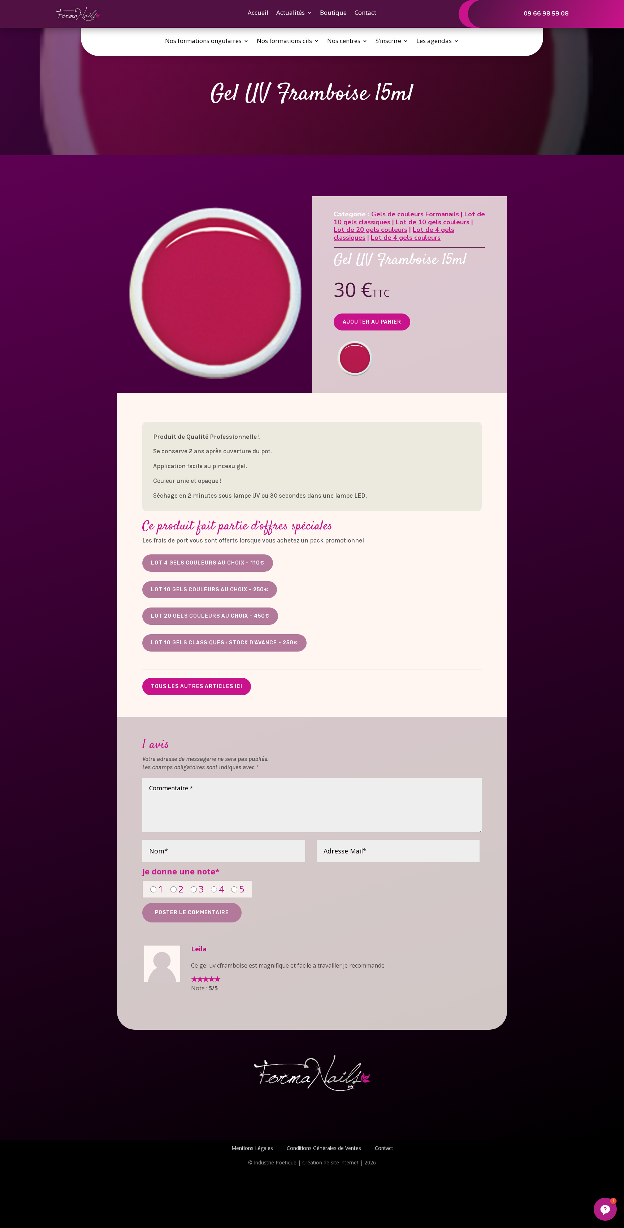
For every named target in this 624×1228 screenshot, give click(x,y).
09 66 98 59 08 (546, 13)
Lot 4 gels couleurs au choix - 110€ (207, 563)
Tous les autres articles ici (196, 686)
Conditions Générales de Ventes (324, 1148)
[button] (605, 1209)
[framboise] (355, 377)
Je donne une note (181, 871)
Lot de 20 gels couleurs (370, 229)
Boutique (333, 13)
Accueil (258, 13)
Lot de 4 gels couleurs (406, 237)
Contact (365, 13)
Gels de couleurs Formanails (415, 214)
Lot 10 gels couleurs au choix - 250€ (209, 590)
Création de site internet (330, 1162)
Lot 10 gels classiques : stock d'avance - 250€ (224, 643)
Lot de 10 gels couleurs (432, 222)
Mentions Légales (252, 1148)
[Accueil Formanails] (78, 18)
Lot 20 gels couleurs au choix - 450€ (210, 616)
